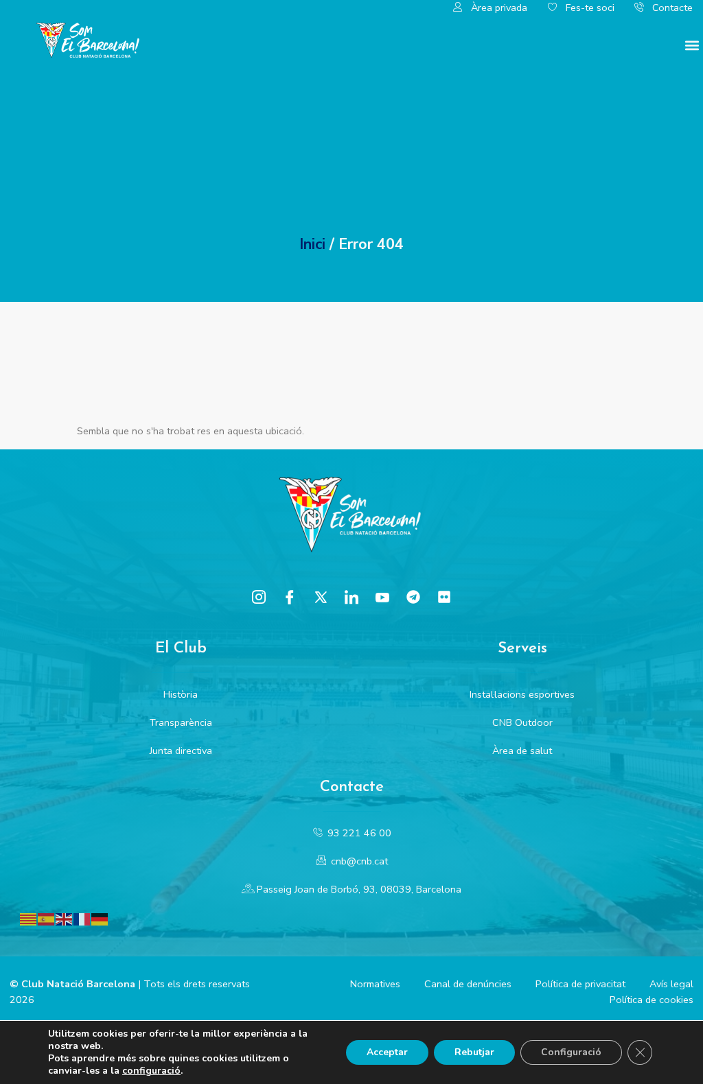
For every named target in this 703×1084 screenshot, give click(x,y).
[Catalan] (29, 919)
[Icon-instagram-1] (259, 597)
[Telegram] (413, 597)
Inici (312, 244)
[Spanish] (47, 919)
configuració (151, 1071)
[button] (691, 45)
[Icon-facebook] (289, 597)
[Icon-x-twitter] (320, 597)
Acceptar (387, 1052)
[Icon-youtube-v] (382, 597)
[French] (82, 919)
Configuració (571, 1052)
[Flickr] (444, 597)
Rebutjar (474, 1052)
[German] (100, 919)
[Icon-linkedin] (351, 597)
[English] (64, 919)
